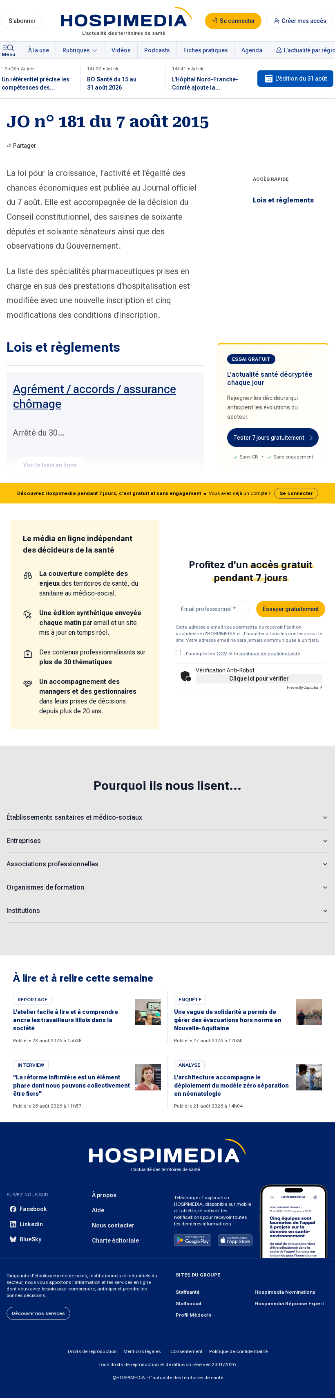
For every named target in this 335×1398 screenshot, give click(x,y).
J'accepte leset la (242, 653)
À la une (38, 50)
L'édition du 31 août (301, 78)
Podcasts (157, 50)
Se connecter (296, 493)
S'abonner (22, 21)
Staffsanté (188, 1292)
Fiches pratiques (205, 50)
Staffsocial (188, 1303)
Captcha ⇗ (304, 687)
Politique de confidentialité (238, 1351)
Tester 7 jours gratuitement (268, 437)
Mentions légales (142, 1351)
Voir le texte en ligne (50, 465)
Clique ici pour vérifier (259, 678)
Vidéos (121, 50)
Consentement (186, 1351)
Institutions (23, 911)
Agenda (251, 50)
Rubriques (76, 50)
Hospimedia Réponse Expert (289, 1303)
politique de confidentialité (269, 653)
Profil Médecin (193, 1315)
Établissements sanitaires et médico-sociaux (74, 817)
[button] (167, 493)
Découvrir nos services (38, 1313)
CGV (222, 653)
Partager (24, 145)
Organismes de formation (45, 887)
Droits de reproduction (92, 1351)
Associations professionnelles (52, 864)
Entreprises (24, 841)
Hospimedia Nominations (285, 1292)
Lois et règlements (283, 200)
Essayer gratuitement (291, 609)
